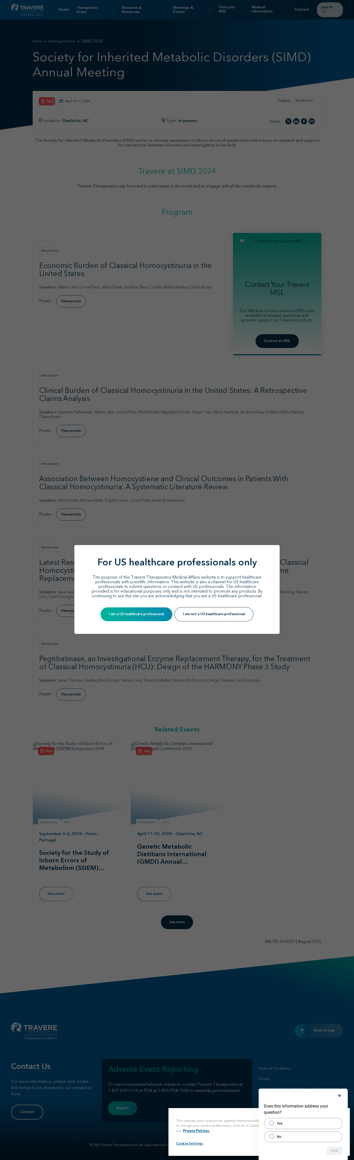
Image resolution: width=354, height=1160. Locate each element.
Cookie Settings (189, 1143)
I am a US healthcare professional (136, 614)
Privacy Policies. (196, 1131)
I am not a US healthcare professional (214, 614)
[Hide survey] (339, 1096)
